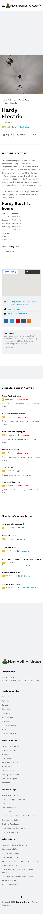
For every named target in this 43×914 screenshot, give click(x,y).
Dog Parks (6, 709)
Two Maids (6, 812)
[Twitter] (12, 321)
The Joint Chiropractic (11, 832)
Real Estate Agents (10, 779)
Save (35, 135)
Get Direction (34, 272)
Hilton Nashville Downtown (13, 828)
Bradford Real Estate (10, 824)
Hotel (23, 528)
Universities (7, 758)
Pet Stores (6, 713)
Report (9, 135)
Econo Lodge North (10, 884)
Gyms (4, 729)
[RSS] (29, 321)
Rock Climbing (8, 766)
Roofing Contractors (10, 775)
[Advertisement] (21, 33)
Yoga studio (24, 551)
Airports (5, 754)
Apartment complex (28, 588)
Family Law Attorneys (11, 746)
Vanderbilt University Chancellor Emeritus (20, 861)
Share (22, 135)
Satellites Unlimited (10, 849)
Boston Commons (9, 865)
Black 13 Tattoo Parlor (11, 857)
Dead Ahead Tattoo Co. (11, 853)
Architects (6, 783)
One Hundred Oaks (10, 820)
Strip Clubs (6, 721)
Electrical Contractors (19, 100)
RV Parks (5, 701)
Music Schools (8, 717)
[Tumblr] (23, 321)
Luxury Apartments (10, 733)
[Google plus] (18, 321)
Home (4, 100)
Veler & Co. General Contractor (15, 845)
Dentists (5, 705)
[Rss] (22, 897)
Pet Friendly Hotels (10, 762)
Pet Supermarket (9, 880)
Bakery (22, 539)
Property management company (17, 565)
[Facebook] (6, 321)
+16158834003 (14, 309)
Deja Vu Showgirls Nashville (13, 799)
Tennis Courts (8, 770)
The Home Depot (9, 808)
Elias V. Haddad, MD (10, 795)
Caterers (5, 697)
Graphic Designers (9, 750)
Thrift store (25, 576)
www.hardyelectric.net (17, 314)
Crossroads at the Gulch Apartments (17, 876)
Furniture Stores (9, 725)
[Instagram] (17, 897)
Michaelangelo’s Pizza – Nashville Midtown (20, 816)
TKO (3, 804)
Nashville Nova (22, 902)
